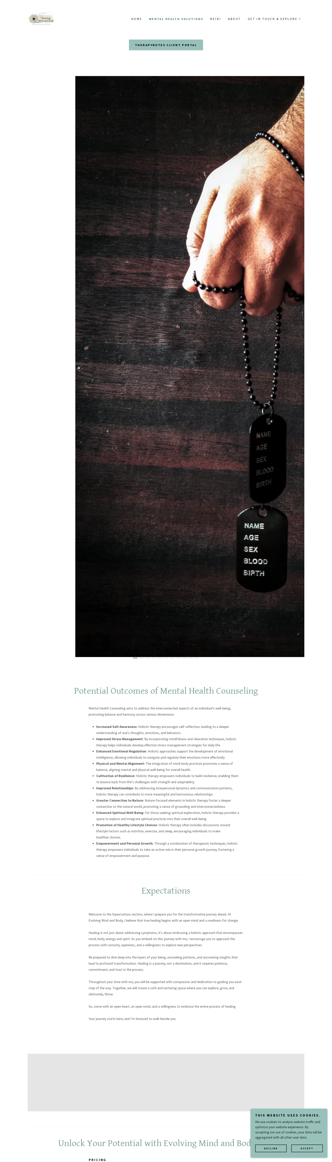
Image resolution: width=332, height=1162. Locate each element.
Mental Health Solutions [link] (176, 19)
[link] (41, 18)
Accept (307, 1148)
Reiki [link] (215, 19)
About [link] (234, 19)
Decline (271, 1148)
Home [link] (136, 19)
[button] (274, 19)
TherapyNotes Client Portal (166, 45)
